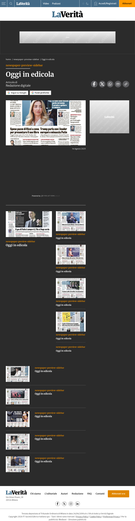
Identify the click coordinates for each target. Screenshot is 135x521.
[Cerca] (11, 3)
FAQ (89, 493)
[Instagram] (71, 503)
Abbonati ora (118, 493)
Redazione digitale (18, 85)
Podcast (56, 3)
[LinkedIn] (77, 503)
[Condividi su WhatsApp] (110, 84)
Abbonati (127, 3)
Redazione (77, 493)
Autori (64, 493)
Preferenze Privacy (111, 516)
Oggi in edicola (16, 245)
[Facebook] (57, 503)
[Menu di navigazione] (3, 3)
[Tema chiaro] (83, 3)
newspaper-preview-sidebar (26, 59)
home (8, 59)
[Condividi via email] (118, 84)
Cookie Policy (96, 516)
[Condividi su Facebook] (94, 84)
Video (46, 3)
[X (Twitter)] (64, 503)
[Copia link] (126, 84)
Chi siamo (35, 493)
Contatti (100, 493)
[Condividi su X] (102, 84)
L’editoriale (51, 493)
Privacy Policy (82, 516)
